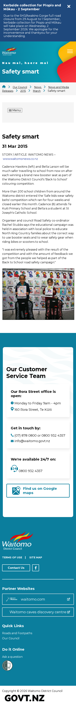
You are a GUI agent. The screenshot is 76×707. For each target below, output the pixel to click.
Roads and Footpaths (17, 633)
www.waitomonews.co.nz (20, 159)
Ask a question (12, 656)
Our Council (10, 638)
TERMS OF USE (12, 557)
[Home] (9, 54)
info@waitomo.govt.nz (32, 441)
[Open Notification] (68, 6)
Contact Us (16, 567)
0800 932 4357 (30, 471)
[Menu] (70, 51)
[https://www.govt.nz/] (24, 701)
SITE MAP (35, 557)
